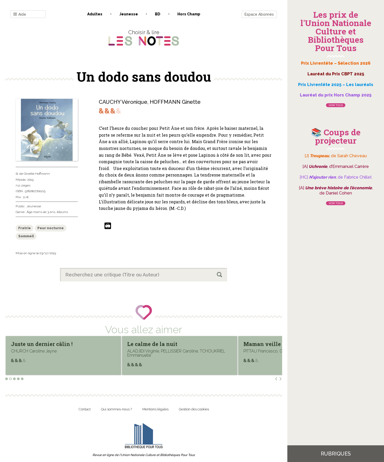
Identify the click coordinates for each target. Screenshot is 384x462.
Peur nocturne (50, 228)
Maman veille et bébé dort (278, 344)
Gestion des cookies (194, 409)
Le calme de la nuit (152, 344)
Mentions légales (155, 409)
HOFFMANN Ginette (175, 102)
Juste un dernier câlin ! (42, 344)
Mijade (21, 179)
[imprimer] (107, 226)
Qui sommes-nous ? (116, 409)
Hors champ (188, 14)
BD (157, 14)
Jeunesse (128, 14)
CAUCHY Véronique (123, 102)
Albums (62, 212)
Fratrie (24, 228)
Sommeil (26, 236)
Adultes (94, 14)
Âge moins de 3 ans (41, 212)
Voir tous (336, 105)
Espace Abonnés (259, 14)
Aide (22, 14)
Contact (85, 409)
